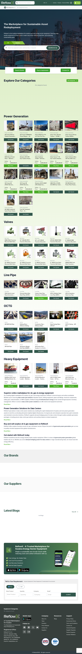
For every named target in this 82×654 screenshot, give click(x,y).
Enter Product (9, 591)
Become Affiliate (65, 2)
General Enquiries (71, 627)
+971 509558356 (15, 637)
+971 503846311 (14, 639)
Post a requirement (42, 70)
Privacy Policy (69, 618)
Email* (49, 591)
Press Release (45, 625)
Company (36, 591)
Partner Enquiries (70, 632)
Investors (44, 623)
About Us (44, 618)
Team (43, 621)
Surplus (18, 42)
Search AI (51, 48)
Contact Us (65, 70)
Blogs (55, 618)
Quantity (22, 591)
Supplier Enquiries (71, 630)
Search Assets (19, 70)
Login (78, 2)
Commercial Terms (71, 621)
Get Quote (11, 139)
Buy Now (10, 165)
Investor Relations (71, 634)
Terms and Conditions (71, 623)
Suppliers (44, 630)
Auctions (55, 2)
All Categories (10, 7)
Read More (7, 404)
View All (74, 511)
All (8, 42)
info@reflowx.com (13, 641)
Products (59, 2)
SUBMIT (68, 594)
